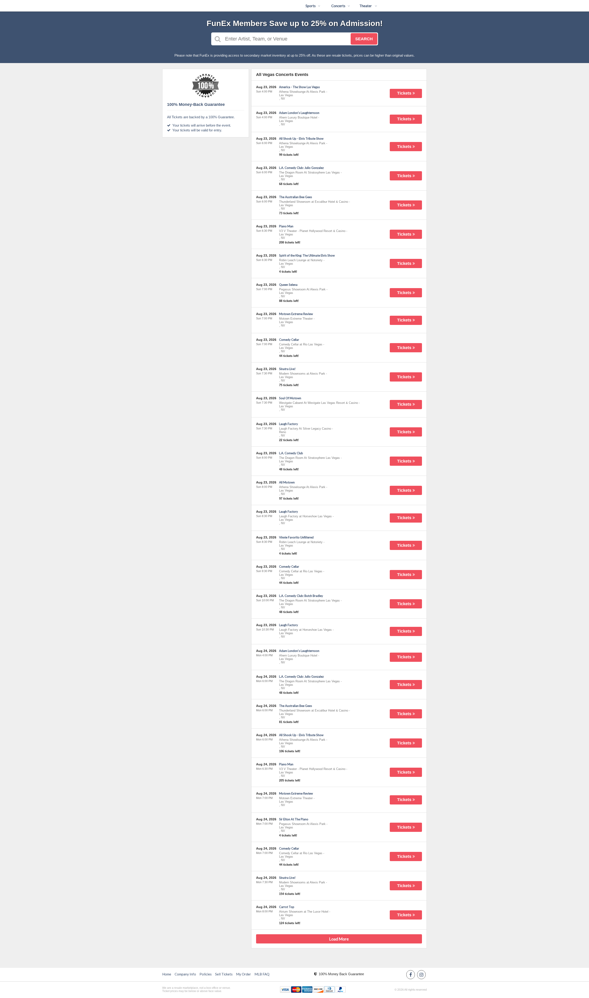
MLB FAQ (261, 974)
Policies (205, 974)
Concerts (338, 6)
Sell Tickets (224, 974)
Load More (339, 938)
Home (166, 974)
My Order (243, 974)
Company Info (185, 974)
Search (364, 39)
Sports (311, 6)
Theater (365, 6)
